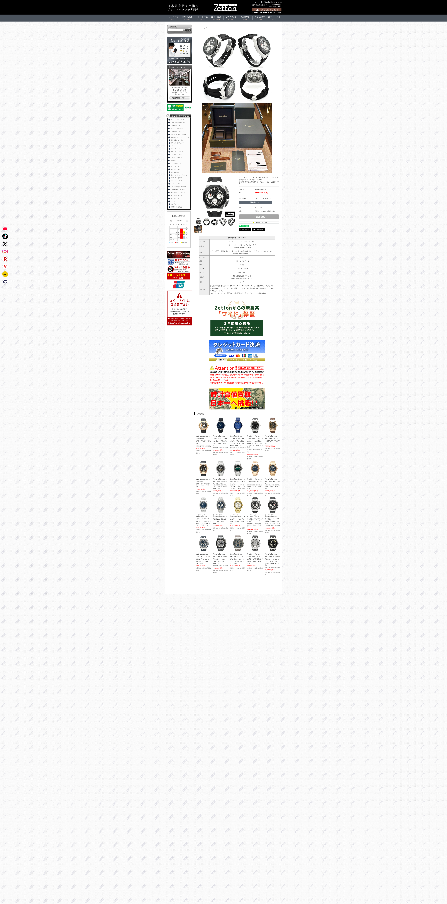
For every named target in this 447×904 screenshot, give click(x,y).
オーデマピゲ (203, 28)
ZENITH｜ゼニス (176, 163)
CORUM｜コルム (176, 184)
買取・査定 (216, 18)
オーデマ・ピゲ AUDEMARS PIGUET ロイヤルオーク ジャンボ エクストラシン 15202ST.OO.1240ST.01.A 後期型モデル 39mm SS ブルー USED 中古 (204, 520)
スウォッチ (174, 201)
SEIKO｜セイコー (176, 169)
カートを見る (274, 18)
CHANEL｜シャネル (177, 140)
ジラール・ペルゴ (176, 181)
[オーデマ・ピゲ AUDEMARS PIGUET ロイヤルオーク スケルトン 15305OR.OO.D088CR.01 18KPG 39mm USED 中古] (273, 432)
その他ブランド (176, 204)
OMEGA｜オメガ (176, 125)
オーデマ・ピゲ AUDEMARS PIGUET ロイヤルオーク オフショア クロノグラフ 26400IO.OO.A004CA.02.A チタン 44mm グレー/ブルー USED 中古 (238, 558)
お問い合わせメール (275, 2)
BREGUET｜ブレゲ (177, 152)
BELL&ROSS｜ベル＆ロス (179, 192)
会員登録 (265, 2)
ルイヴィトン (175, 198)
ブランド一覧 (201, 18)
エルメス (173, 160)
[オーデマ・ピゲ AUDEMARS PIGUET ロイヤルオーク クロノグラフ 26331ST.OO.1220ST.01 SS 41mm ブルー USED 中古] (221, 511)
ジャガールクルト (176, 154)
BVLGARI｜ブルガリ (177, 143)
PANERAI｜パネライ (177, 128)
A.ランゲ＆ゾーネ (176, 195)
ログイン (258, 2)
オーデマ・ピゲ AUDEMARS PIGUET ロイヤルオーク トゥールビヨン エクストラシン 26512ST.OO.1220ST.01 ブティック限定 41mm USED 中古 (221, 483)
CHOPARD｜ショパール (178, 186)
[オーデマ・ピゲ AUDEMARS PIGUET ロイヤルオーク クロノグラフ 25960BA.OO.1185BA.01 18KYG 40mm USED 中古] (238, 511)
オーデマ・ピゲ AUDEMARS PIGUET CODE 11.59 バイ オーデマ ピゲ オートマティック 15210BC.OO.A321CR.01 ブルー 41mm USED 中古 (221, 440)
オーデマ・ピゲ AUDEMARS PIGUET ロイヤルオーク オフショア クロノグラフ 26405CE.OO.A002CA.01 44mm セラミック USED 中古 (221, 558)
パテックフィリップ (177, 157)
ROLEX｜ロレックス (177, 120)
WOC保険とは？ (255, 202)
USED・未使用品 (176, 207)
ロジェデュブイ (176, 172)
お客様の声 (260, 18)
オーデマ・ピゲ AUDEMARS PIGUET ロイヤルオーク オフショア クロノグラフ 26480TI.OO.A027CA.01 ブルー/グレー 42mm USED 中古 (203, 558)
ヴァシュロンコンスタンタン (180, 175)
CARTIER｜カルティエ (178, 122)
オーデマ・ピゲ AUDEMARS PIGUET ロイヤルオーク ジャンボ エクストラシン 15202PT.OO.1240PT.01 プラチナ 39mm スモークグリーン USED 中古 (237, 483)
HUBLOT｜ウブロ (176, 178)
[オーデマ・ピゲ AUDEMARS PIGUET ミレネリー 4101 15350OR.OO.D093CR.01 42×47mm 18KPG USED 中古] (203, 432)
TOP (195, 28)
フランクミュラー (176, 149)
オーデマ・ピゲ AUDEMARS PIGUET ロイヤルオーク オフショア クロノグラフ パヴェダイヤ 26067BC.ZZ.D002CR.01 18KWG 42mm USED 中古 (255, 558)
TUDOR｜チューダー (177, 131)
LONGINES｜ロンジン (178, 189)
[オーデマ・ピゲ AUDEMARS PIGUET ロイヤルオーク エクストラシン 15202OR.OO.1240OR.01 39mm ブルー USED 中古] (255, 475)
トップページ (172, 18)
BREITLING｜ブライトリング (180, 137)
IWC (172, 146)
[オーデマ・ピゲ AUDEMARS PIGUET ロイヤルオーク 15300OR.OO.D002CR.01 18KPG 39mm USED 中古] (203, 475)
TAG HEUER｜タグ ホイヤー (180, 134)
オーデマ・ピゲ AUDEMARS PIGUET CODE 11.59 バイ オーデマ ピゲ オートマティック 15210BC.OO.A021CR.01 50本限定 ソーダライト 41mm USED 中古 (238, 440)
